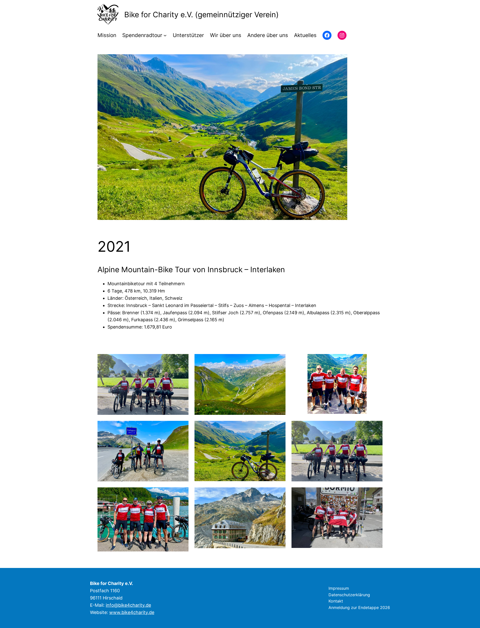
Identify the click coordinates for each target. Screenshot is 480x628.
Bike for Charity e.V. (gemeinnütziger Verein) (201, 14)
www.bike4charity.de (131, 612)
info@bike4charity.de (128, 605)
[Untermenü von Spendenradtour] (165, 35)
